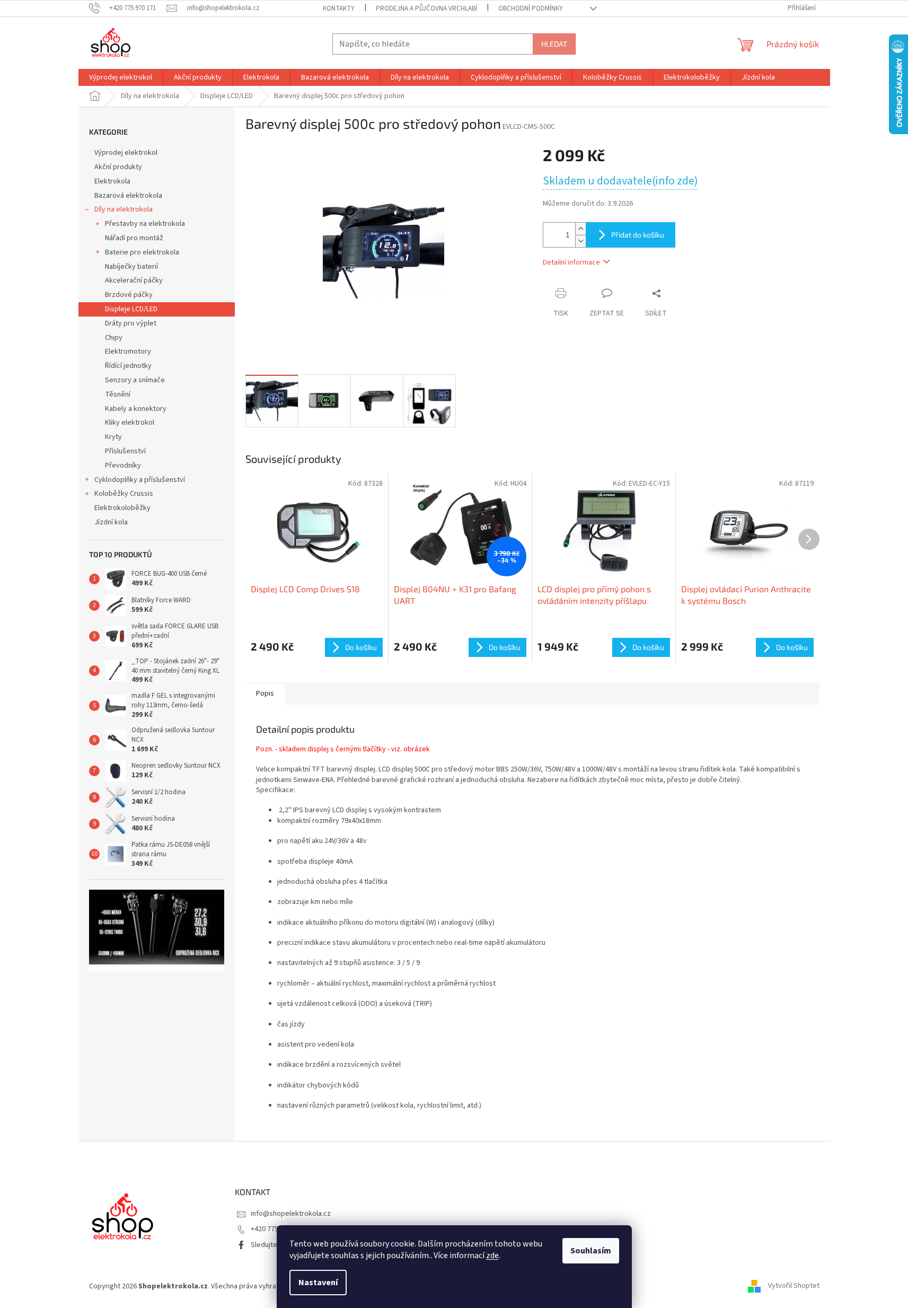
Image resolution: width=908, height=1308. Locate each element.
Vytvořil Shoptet (793, 1286)
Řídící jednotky (128, 366)
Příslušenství (125, 451)
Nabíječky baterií (131, 266)
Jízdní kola (111, 522)
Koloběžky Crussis (123, 493)
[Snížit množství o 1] (580, 241)
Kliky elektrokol (129, 422)
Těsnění (117, 394)
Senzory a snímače (135, 380)
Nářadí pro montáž (134, 238)
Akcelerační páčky (134, 280)
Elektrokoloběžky (122, 508)
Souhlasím (590, 1251)
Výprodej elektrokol (125, 152)
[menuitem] (120, 77)
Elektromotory (128, 351)
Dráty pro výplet (130, 323)
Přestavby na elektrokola (145, 223)
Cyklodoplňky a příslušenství (139, 480)
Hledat (554, 43)
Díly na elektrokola (123, 209)
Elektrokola (112, 181)
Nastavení (318, 1282)
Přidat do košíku (637, 234)
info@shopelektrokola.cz (291, 1213)
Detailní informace (571, 262)
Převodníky (123, 465)
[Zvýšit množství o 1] (580, 229)
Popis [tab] (265, 693)
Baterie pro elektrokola (142, 252)
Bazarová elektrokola (128, 195)
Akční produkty (118, 167)
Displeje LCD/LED (131, 309)
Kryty (113, 437)
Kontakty (339, 8)
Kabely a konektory (135, 408)
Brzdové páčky (129, 294)
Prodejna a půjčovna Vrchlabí (426, 8)
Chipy (113, 337)
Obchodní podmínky (530, 8)
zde (492, 1255)
